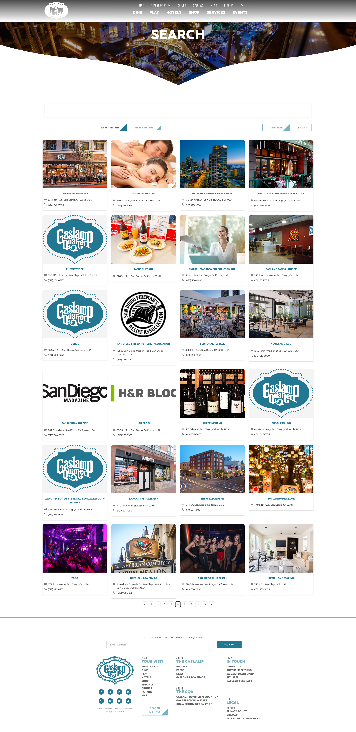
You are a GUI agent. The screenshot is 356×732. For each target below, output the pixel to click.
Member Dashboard (240, 674)
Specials (198, 5)
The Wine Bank (212, 423)
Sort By (301, 127)
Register (233, 677)
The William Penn (212, 499)
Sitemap (232, 715)
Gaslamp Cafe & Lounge (281, 269)
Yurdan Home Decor (281, 499)
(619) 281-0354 (124, 359)
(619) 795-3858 (125, 593)
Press (180, 670)
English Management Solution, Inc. (212, 269)
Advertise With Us (239, 670)
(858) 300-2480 (194, 280)
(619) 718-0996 (193, 589)
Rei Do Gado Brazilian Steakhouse (281, 194)
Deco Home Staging (281, 578)
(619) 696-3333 (262, 434)
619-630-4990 (124, 510)
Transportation (160, 5)
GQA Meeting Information (194, 704)
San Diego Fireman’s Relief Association (143, 344)
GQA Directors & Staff (191, 701)
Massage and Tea (143, 194)
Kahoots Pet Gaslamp (143, 499)
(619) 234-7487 (194, 434)
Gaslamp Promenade (190, 677)
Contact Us (234, 667)
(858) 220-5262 (56, 355)
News (214, 5)
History (229, 5)
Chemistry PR (75, 269)
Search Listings (155, 710)
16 (205, 604)
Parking (147, 692)
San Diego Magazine (75, 423)
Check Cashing (281, 423)
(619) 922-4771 (55, 589)
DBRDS (75, 344)
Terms (231, 708)
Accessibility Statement (243, 719)
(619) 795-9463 (56, 204)
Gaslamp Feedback (239, 681)
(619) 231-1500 (193, 510)
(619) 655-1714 (261, 280)
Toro (74, 578)
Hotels (173, 12)
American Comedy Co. (143, 578)
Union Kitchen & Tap (75, 194)
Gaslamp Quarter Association (197, 697)
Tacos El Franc (143, 269)
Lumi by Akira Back (212, 344)
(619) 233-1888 (55, 514)
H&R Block (144, 423)
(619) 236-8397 (56, 280)
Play (154, 12)
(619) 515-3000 (262, 356)
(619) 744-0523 (56, 435)
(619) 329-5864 (193, 355)
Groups (182, 5)
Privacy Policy (237, 711)
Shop (194, 12)
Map (141, 5)
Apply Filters (110, 128)
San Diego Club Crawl (212, 578)
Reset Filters (144, 128)
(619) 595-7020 (194, 204)
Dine (137, 12)
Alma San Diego (281, 344)
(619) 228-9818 (124, 205)
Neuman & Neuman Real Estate (212, 194)
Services (216, 12)
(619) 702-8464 (262, 205)
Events (240, 12)
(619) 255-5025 (262, 589)
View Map (276, 128)
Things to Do (150, 667)
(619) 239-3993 (124, 435)
